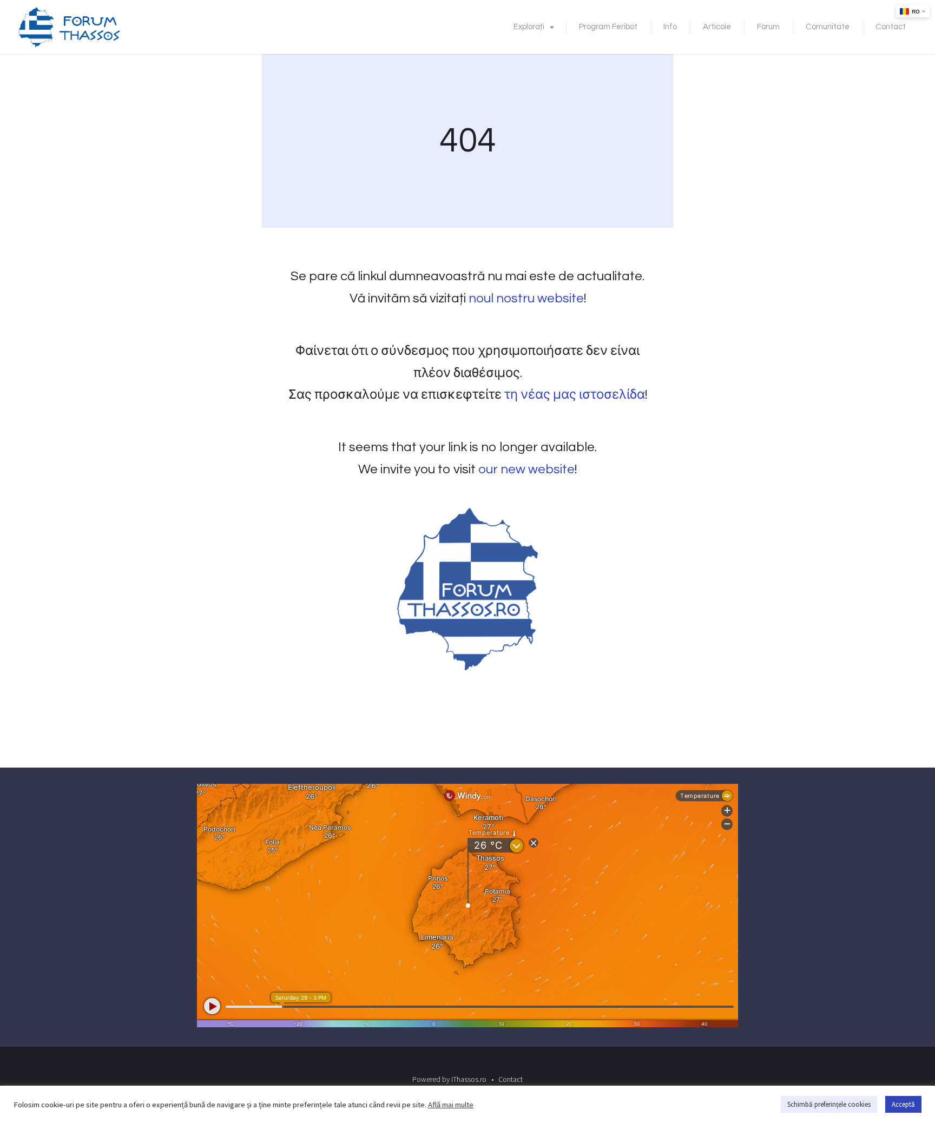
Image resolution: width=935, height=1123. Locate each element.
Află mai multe (450, 1104)
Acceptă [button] (903, 1104)
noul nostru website (526, 298)
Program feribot (608, 27)
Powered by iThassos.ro (449, 1079)
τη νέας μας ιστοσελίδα (574, 394)
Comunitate (828, 27)
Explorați (528, 27)
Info (670, 27)
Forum (768, 27)
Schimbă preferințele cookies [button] (829, 1104)
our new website (526, 469)
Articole (717, 27)
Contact (890, 27)
